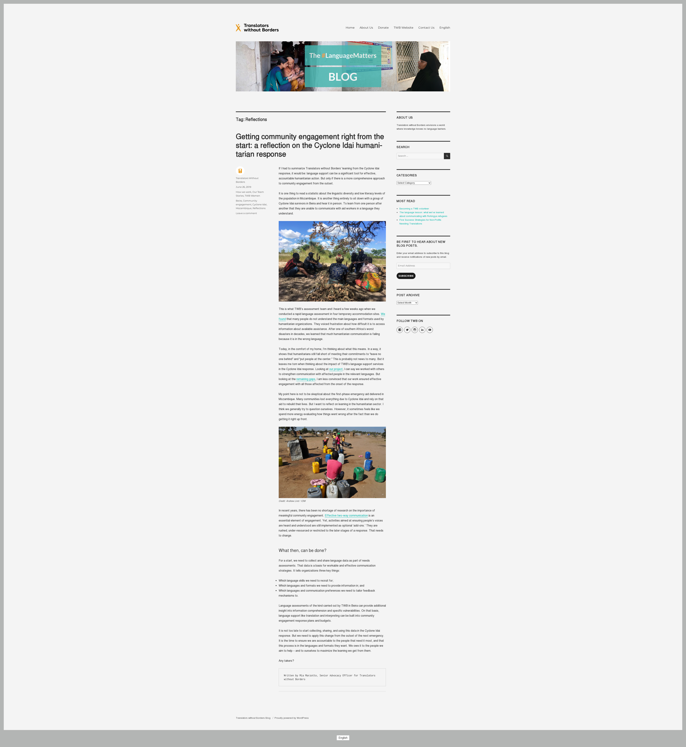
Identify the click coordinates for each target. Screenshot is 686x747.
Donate (383, 27)
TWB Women (252, 195)
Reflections (259, 208)
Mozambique (244, 208)
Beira (239, 200)
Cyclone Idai (259, 204)
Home (350, 27)
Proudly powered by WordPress (292, 718)
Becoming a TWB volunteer (414, 208)
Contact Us (426, 27)
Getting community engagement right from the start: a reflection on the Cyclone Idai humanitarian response (310, 145)
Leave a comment (246, 213)
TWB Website (403, 27)
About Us (366, 27)
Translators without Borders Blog (253, 718)
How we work (243, 191)
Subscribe (406, 275)
